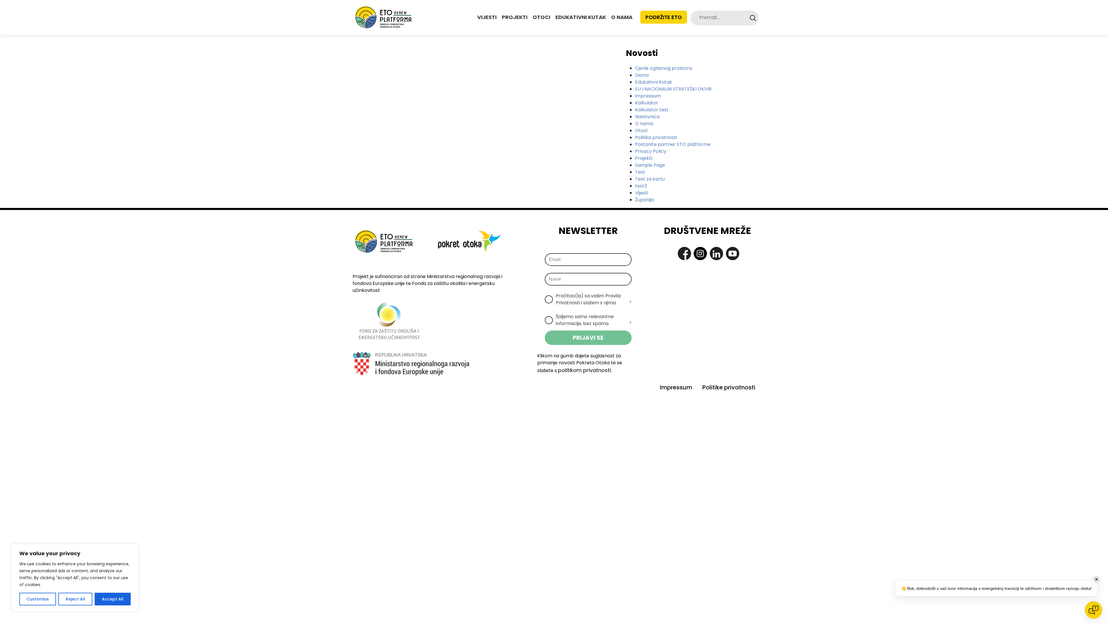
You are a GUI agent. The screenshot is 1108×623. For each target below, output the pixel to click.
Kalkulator (646, 103)
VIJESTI (487, 17)
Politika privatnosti (656, 137)
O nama (644, 123)
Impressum (648, 96)
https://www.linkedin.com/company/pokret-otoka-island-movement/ (716, 253)
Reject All (75, 599)
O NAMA (621, 17)
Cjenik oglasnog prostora (663, 68)
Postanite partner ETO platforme (673, 144)
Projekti (643, 158)
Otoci (641, 130)
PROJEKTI (514, 17)
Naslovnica (647, 116)
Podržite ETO (663, 17)
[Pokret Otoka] (383, 17)
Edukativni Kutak (653, 82)
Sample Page (650, 165)
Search (753, 18)
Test (640, 172)
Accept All (112, 599)
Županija (644, 199)
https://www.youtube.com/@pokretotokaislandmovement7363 (732, 253)
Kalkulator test (652, 109)
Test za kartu (650, 179)
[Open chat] (1093, 610)
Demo (642, 75)
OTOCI (541, 17)
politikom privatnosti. (585, 370)
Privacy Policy (650, 151)
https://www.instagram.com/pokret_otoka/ (700, 253)
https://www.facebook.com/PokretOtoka (684, 253)
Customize (38, 599)
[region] (75, 577)
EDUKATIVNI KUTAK (580, 17)
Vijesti (641, 192)
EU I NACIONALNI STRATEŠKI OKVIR (673, 89)
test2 (641, 186)
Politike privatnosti (728, 387)
